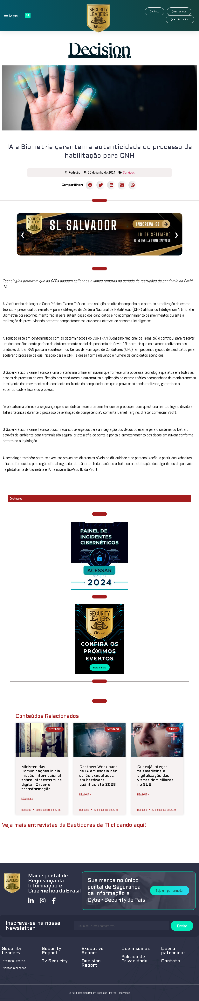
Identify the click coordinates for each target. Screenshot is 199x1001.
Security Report (51, 951)
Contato (170, 961)
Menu (14, 16)
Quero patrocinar (173, 951)
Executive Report (93, 951)
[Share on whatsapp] (132, 185)
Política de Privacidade (134, 959)
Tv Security (55, 961)
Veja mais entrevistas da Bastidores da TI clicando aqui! (74, 825)
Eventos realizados (14, 968)
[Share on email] (122, 185)
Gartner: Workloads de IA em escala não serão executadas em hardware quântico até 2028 (98, 775)
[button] (154, 11)
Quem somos (135, 949)
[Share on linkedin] (111, 185)
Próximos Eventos (13, 961)
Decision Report (91, 963)
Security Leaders (11, 951)
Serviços (129, 172)
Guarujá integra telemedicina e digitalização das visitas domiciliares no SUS (155, 775)
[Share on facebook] (90, 185)
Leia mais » (27, 798)
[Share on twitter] (100, 185)
